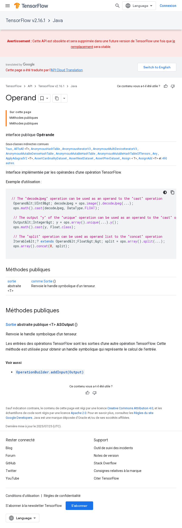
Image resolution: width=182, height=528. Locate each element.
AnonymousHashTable (45, 149)
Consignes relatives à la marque (117, 471)
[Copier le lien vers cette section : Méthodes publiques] (55, 270)
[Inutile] (172, 86)
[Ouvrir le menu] (7, 5)
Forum (10, 455)
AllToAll (19, 149)
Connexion (168, 6)
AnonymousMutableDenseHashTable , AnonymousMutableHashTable (50, 153)
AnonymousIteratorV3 (76, 149)
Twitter (11, 471)
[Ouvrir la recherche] (117, 6)
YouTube (12, 478)
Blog (9, 448)
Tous (9, 149)
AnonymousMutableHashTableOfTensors (123, 153)
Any (154, 153)
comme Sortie (42, 281)
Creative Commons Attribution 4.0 (130, 408)
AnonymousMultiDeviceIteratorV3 (115, 149)
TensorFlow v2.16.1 (25, 21)
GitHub (11, 463)
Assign (126, 158)
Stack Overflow (105, 463)
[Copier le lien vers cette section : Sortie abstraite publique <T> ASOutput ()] (83, 325)
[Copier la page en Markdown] (57, 98)
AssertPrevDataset (108, 158)
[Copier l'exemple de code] (172, 192)
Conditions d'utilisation (22, 496)
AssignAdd (145, 158)
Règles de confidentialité (62, 496)
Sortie (11, 324)
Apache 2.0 (78, 413)
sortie (12, 281)
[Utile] (165, 86)
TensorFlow (14, 86)
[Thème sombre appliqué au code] (165, 192)
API (30, 86)
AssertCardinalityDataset (50, 158)
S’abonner (79, 506)
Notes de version (106, 455)
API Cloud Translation (67, 70)
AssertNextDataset (81, 158)
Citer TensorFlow (106, 478)
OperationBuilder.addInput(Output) (50, 372)
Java (58, 21)
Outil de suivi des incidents (113, 448)
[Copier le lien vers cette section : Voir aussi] (26, 363)
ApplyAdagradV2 (16, 158)
